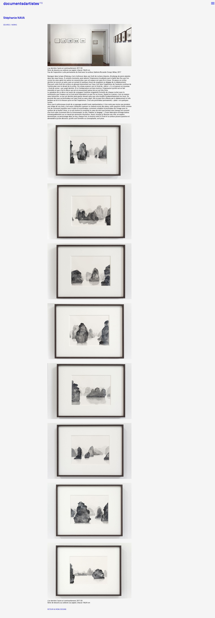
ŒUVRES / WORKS (10, 25)
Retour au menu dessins (56, 609)
